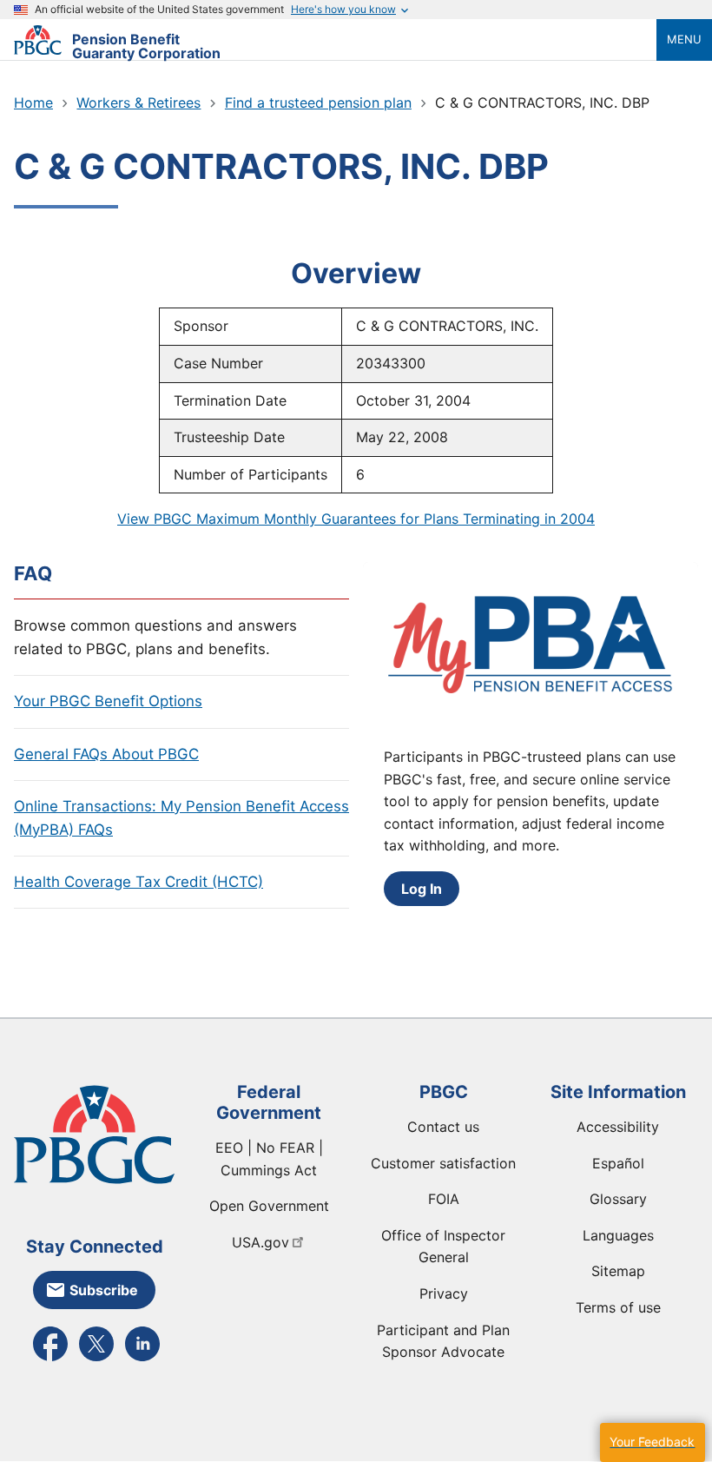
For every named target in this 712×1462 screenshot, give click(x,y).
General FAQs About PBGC (106, 754)
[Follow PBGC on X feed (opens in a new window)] (96, 1359)
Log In (421, 888)
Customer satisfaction (443, 1163)
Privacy (443, 1293)
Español (618, 1163)
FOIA (443, 1198)
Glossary (618, 1198)
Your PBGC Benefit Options (108, 701)
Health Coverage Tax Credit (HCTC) (138, 881)
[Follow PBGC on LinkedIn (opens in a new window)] (142, 1359)
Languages (618, 1235)
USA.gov (260, 1242)
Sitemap (618, 1271)
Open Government (269, 1205)
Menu (684, 39)
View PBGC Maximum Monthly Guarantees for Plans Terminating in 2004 (356, 518)
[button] (652, 1442)
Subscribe (103, 1290)
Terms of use (618, 1307)
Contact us (443, 1126)
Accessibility (618, 1126)
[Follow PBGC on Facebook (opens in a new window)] (50, 1359)
